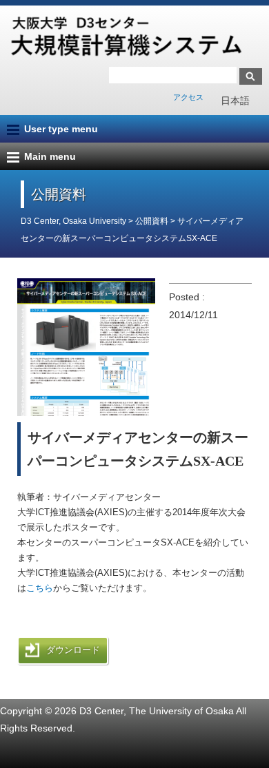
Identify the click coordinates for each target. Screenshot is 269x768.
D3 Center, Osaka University (73, 221)
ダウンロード (73, 650)
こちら (39, 588)
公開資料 (152, 221)
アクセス (188, 97)
